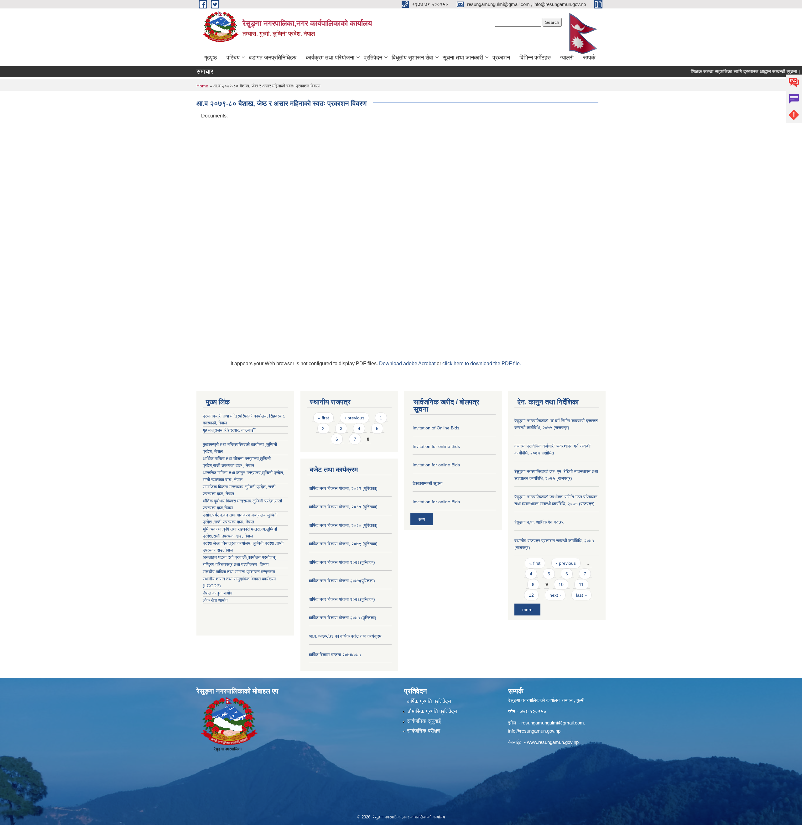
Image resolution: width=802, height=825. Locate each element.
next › (555, 595)
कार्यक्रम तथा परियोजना (330, 57)
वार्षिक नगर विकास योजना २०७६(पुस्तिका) (342, 599)
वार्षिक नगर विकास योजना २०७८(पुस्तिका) (342, 562)
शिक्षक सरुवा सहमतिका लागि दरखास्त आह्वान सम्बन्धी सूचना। (727, 71)
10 (561, 584)
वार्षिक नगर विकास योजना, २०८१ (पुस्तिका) (343, 506)
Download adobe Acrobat (408, 363)
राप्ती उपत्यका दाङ (217, 479)
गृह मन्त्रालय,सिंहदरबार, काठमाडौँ (228, 430)
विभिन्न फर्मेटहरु (535, 57)
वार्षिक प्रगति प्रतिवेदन (429, 701)
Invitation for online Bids (436, 446)
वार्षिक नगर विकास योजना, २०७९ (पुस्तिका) (343, 543)
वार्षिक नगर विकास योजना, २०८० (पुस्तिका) (343, 525)
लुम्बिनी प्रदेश (272, 472)
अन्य (421, 519)
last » (581, 595)
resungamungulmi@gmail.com (552, 722)
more (527, 609)
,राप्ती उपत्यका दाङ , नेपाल (233, 465)
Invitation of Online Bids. (437, 427)
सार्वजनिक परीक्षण (423, 731)
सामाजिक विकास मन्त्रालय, (224, 486)
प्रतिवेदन (373, 57)
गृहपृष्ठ (210, 57)
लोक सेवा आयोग (215, 600)
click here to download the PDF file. (481, 363)
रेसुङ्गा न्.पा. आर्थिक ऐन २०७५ (539, 522)
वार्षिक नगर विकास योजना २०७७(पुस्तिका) (342, 580)
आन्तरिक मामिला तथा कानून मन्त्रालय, (232, 472)
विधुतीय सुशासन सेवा (412, 57)
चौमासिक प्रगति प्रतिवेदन (432, 711)
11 (581, 584)
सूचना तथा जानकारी (463, 57)
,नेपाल (228, 507)
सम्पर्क (589, 57)
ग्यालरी (567, 57)
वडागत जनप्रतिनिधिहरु (272, 57)
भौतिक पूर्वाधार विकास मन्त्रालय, (228, 500)
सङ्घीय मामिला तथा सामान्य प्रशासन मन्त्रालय (239, 571)
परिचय (233, 57)
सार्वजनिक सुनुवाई (424, 721)
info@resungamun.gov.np (534, 731)
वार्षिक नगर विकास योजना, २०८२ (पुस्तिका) (343, 488)
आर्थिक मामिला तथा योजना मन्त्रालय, (231, 458)
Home (202, 85)
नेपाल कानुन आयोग (217, 592)
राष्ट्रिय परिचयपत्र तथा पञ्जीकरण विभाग (235, 564)
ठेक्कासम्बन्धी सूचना (427, 483)
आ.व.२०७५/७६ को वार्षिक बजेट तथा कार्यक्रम (345, 636)
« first (323, 417)
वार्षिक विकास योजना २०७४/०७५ (335, 654)
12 (531, 595)
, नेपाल (237, 479)
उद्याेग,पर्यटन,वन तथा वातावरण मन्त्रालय (235, 514)
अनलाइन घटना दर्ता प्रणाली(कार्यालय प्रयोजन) (240, 557)
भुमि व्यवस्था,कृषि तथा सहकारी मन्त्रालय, (234, 529)
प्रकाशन (501, 57)
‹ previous (354, 417)
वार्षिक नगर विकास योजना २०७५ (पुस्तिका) (342, 617)
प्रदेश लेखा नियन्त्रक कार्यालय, (228, 543)
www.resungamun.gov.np (553, 742)
